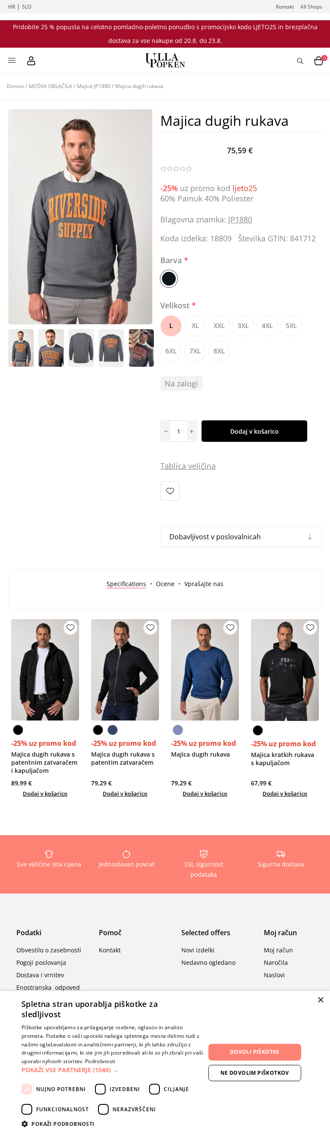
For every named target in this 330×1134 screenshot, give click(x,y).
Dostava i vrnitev (40, 975)
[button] (113, 1070)
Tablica (173, 466)
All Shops (311, 6)
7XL (195, 351)
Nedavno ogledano (208, 962)
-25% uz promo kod (43, 743)
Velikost (176, 305)
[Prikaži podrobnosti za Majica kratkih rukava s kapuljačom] (285, 670)
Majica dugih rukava (200, 754)
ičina (207, 466)
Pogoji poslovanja (41, 962)
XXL (219, 325)
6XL (171, 351)
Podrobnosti (100, 1061)
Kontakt (285, 6)
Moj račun (278, 950)
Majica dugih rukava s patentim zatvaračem (123, 758)
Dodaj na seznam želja (170, 491)
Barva (172, 260)
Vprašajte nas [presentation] (203, 584)
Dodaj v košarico (254, 431)
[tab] (126, 584)
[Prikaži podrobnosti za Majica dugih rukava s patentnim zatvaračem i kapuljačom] (45, 670)
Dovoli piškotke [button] (255, 1051)
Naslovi (274, 975)
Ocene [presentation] (165, 584)
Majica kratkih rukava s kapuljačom (282, 759)
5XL (291, 325)
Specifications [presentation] (126, 584)
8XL (219, 351)
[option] (21, 348)
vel (192, 466)
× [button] (320, 1000)
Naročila (276, 962)
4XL (267, 325)
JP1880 (240, 219)
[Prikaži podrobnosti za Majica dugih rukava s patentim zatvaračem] (125, 670)
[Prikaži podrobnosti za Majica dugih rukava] (205, 670)
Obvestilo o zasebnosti (48, 950)
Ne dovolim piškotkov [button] (254, 1072)
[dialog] (165, 1062)
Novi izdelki (197, 950)
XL (195, 325)
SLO (26, 6)
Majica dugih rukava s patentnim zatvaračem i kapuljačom (44, 762)
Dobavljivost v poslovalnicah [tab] (215, 536)
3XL (243, 325)
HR (11, 6)
